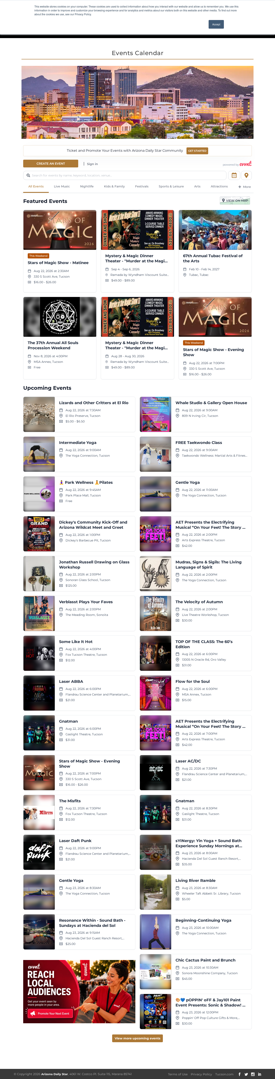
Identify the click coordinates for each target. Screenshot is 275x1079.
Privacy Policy (201, 1074)
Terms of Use (178, 1074)
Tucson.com (224, 1074)
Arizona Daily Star (54, 1074)
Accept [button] (216, 24)
